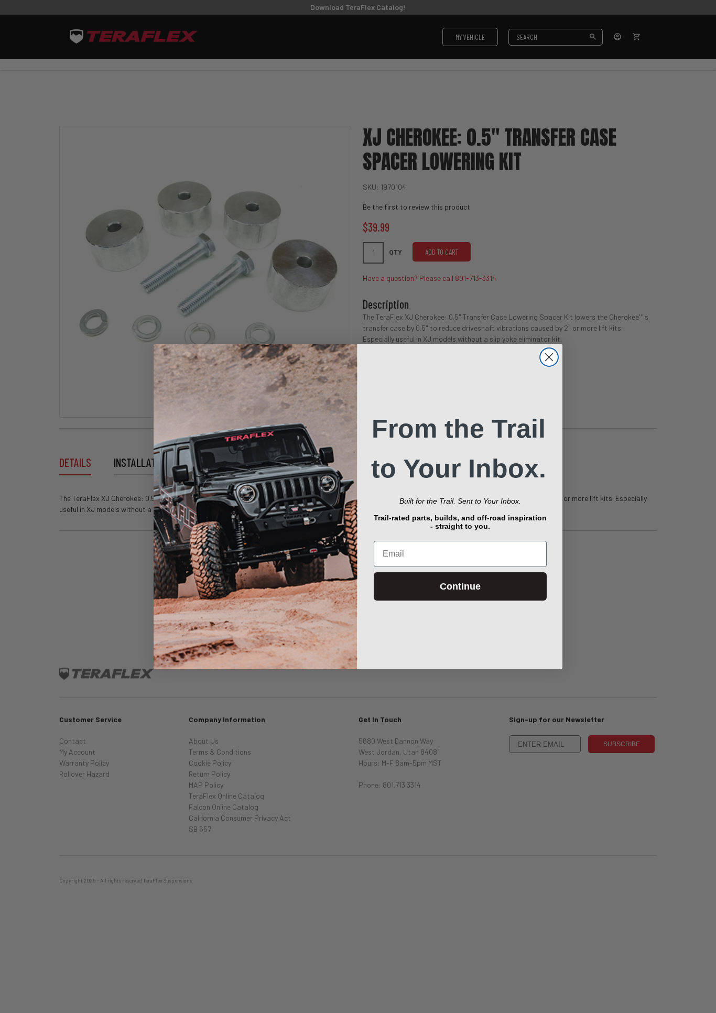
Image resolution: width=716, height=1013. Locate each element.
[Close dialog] (549, 357)
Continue (460, 586)
